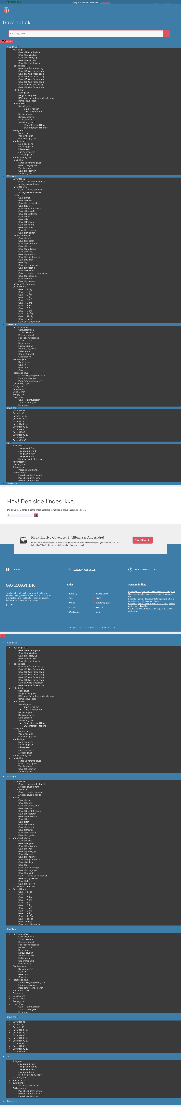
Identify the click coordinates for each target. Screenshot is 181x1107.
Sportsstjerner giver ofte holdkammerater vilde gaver (151, 591)
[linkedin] (12, 605)
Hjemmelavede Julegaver (30, 459)
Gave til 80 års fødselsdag (31, 87)
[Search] (166, 33)
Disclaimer (74, 612)
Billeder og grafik (103, 603)
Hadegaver (23, 405)
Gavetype (12, 929)
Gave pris (11, 1017)
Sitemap (99, 607)
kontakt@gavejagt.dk (84, 569)
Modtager (12, 776)
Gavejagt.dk (17, 22)
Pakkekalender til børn (29, 480)
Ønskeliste (12, 483)
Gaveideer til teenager (29, 321)
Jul (8, 443)
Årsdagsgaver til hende (29, 192)
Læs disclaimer (105, 3)
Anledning (12, 642)
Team (71, 598)
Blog (98, 612)
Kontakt (167, 3)
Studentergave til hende (36, 127)
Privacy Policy (102, 594)
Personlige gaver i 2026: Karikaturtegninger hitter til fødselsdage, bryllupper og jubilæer (151, 600)
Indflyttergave (25, 173)
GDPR (98, 598)
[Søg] (36, 515)
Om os (156, 3)
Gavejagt (73, 594)
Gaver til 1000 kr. (21, 440)
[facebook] (7, 605)
